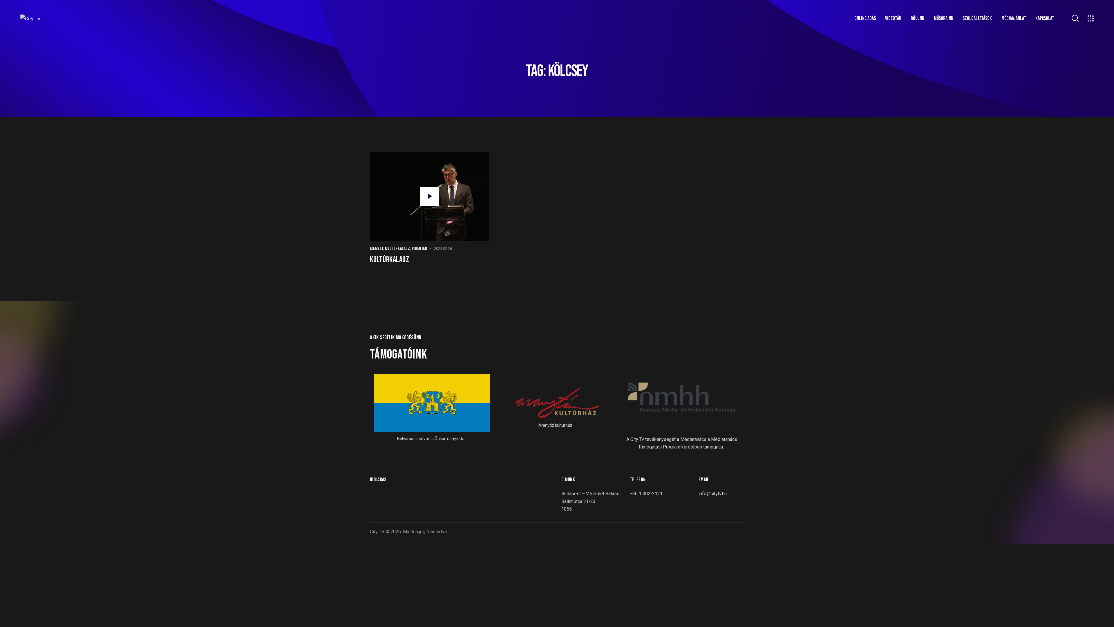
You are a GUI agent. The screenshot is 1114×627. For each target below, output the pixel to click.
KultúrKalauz (397, 248)
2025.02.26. (443, 248)
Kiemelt (376, 248)
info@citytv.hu (713, 493)
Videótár (419, 248)
